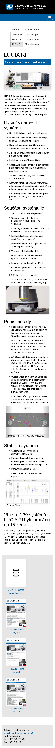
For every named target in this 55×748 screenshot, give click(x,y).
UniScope (16, 39)
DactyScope (32, 34)
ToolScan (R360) (31, 29)
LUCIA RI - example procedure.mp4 (16, 591)
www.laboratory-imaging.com (18, 733)
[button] (9, 422)
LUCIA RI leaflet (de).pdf (16, 670)
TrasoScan (17, 34)
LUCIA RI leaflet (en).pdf (16, 710)
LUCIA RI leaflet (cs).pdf (16, 631)
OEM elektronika (32, 44)
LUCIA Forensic (32, 39)
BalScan (16, 29)
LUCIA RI (16, 44)
